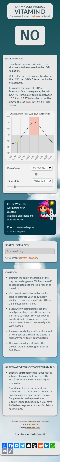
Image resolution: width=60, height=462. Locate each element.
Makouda (36, 16)
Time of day (13, 180)
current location (28, 257)
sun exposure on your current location (31, 421)
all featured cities (32, 428)
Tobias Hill (41, 434)
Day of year (13, 168)
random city (33, 424)
